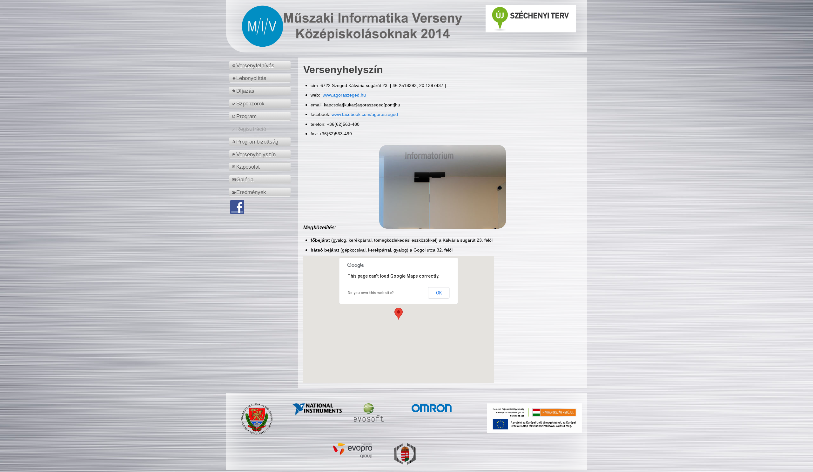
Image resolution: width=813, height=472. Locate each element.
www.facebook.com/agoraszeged (365, 114)
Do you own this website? (371, 293)
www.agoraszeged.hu (343, 95)
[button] (398, 314)
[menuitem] (261, 65)
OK (439, 292)
